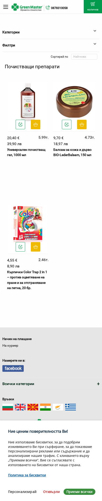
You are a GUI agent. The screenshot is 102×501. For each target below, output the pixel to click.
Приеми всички (79, 491)
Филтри (8, 45)
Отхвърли (51, 491)
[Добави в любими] (20, 124)
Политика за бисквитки (27, 475)
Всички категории (18, 383)
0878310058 (59, 8)
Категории (11, 32)
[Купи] (35, 124)
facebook (13, 368)
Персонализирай (22, 491)
